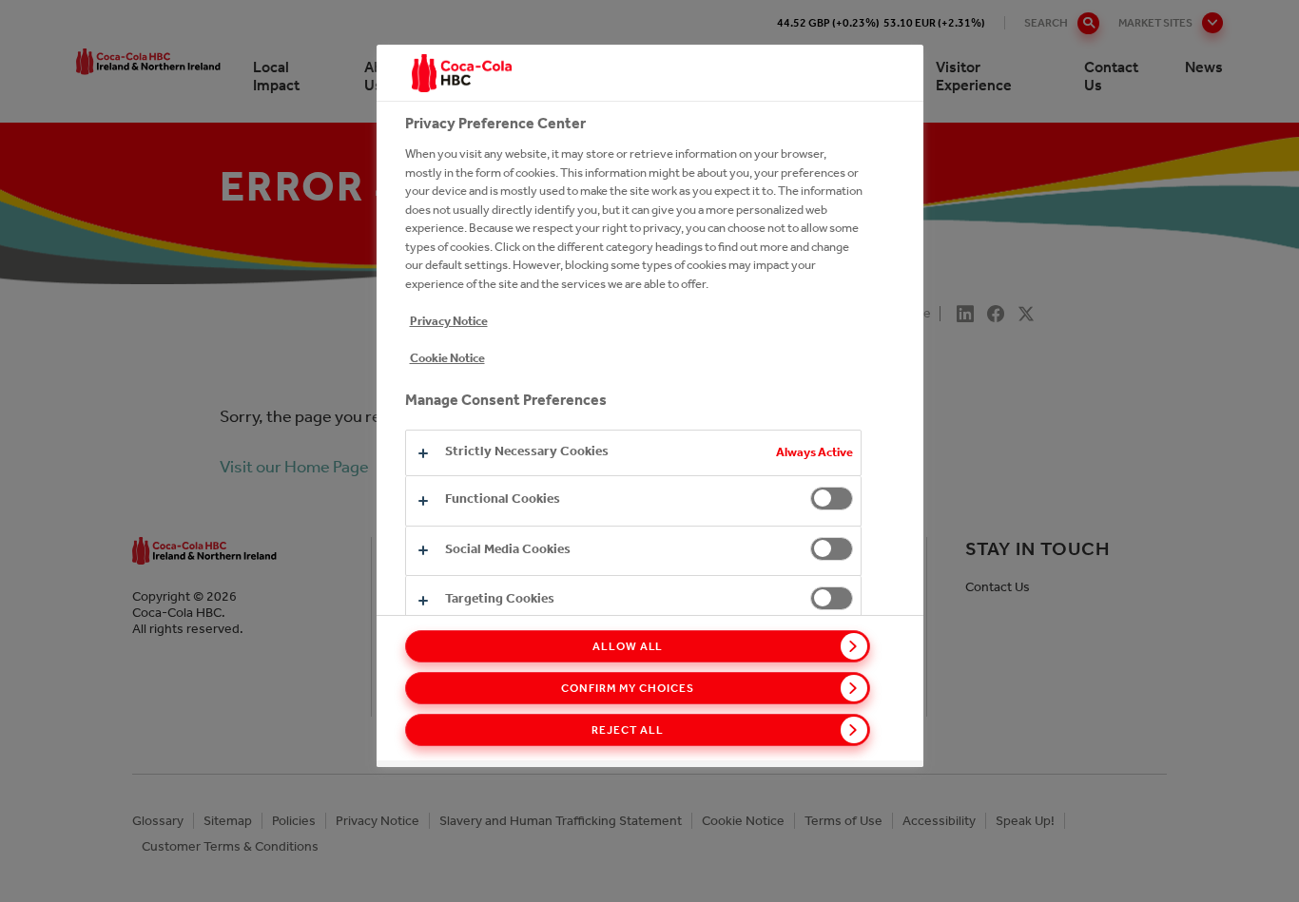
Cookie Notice (447, 358)
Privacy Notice (449, 321)
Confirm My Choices (627, 688)
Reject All (627, 730)
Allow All (628, 646)
